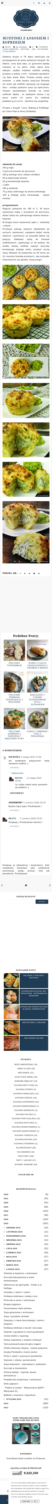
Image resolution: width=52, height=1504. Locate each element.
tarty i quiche (24, 1160)
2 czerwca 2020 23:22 (31, 818)
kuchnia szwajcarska (24, 1131)
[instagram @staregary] (39, 3)
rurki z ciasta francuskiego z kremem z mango (37, 665)
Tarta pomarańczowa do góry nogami (22, 1344)
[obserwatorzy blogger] (44, 3)
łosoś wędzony (11, 49)
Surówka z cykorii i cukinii (17, 1292)
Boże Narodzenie (24, 1064)
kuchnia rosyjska (24, 1123)
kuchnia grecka (23, 1098)
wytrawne (43, 49)
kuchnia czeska (24, 1089)
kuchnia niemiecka (24, 1110)
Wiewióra (14, 757)
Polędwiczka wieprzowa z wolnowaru (23, 1380)
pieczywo (23, 1156)
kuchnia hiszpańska (23, 1102)
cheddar (44, 47)
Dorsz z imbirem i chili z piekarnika (37, 733)
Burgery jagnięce (12, 1304)
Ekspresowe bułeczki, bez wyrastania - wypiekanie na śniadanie (34, 993)
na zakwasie (23, 1152)
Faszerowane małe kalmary (18, 1308)
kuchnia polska (24, 1114)
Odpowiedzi (18, 773)
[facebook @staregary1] (34, 3)
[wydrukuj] (39, 573)
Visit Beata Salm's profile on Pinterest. (26, 1458)
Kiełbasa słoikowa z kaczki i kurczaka (23, 1328)
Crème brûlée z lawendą (16, 1336)
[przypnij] (29, 573)
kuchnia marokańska (24, 1106)
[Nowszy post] (2, 885)
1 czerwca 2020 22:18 (34, 803)
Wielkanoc (24, 1073)
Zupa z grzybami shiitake (16, 1316)
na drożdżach (24, 1148)
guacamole (17, 101)
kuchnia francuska (23, 1094)
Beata (19, 778)
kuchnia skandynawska (24, 1127)
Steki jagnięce (11, 1384)
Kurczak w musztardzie (15, 1368)
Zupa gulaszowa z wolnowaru (19, 1312)
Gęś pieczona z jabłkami (34, 1022)
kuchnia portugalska (24, 1119)
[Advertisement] (26, 605)
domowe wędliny (24, 1081)
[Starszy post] (50, 885)
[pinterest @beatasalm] (49, 3)
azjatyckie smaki (24, 1077)
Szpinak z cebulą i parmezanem (20, 1360)
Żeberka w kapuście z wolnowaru (20, 1273)
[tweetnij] (25, 573)
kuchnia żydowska (24, 1144)
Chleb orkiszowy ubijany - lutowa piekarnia (25, 1348)
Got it (36, 1501)
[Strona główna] (26, 885)
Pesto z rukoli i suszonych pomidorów (23, 1356)
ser (34, 49)
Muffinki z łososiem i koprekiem (20, 1395)
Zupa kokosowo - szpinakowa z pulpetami (25, 1364)
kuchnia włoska (24, 1139)
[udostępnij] (20, 573)
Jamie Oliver (24, 1069)
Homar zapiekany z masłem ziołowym (23, 1340)
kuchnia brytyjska (24, 1085)
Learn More (26, 1501)
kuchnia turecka (24, 1135)
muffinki (25, 49)
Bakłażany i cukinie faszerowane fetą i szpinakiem (37, 700)
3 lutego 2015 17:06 (31, 757)
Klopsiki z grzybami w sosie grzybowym (24, 1332)
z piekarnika (9, 51)
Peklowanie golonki (34, 1038)
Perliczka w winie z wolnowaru (19, 1300)
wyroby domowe (24, 1164)
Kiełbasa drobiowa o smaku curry (20, 1296)
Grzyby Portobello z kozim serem (20, 1352)
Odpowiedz (14, 767)
